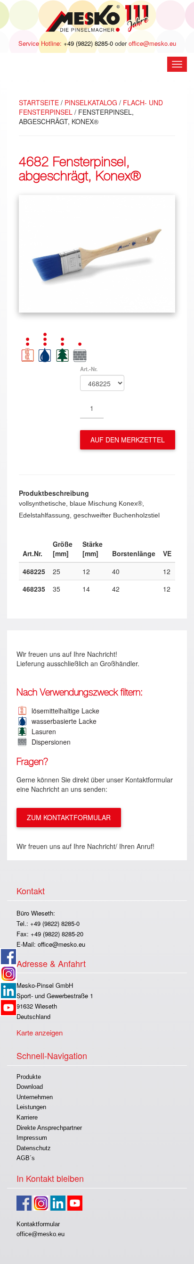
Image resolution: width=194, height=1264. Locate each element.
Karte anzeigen (39, 1032)
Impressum (31, 1137)
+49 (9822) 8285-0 (88, 43)
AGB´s (25, 1158)
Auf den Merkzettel (127, 439)
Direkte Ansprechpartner (49, 1127)
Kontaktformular (38, 1224)
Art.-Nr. (88, 369)
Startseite (39, 102)
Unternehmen (34, 1097)
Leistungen (31, 1107)
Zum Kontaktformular (69, 817)
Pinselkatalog (91, 102)
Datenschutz (33, 1148)
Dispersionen (49, 742)
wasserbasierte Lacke (62, 721)
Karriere (27, 1117)
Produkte (28, 1076)
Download (29, 1086)
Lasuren (42, 731)
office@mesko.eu (152, 43)
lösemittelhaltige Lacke (63, 710)
